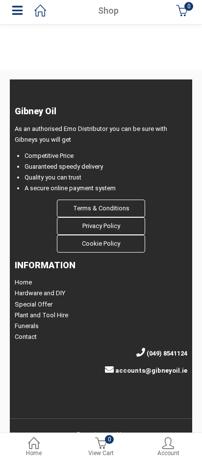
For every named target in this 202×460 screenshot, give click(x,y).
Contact (26, 336)
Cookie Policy (101, 243)
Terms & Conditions (101, 208)
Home (34, 453)
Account (168, 453)
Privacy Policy (101, 226)
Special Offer (33, 304)
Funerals (27, 326)
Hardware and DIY (40, 293)
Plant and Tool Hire (41, 315)
